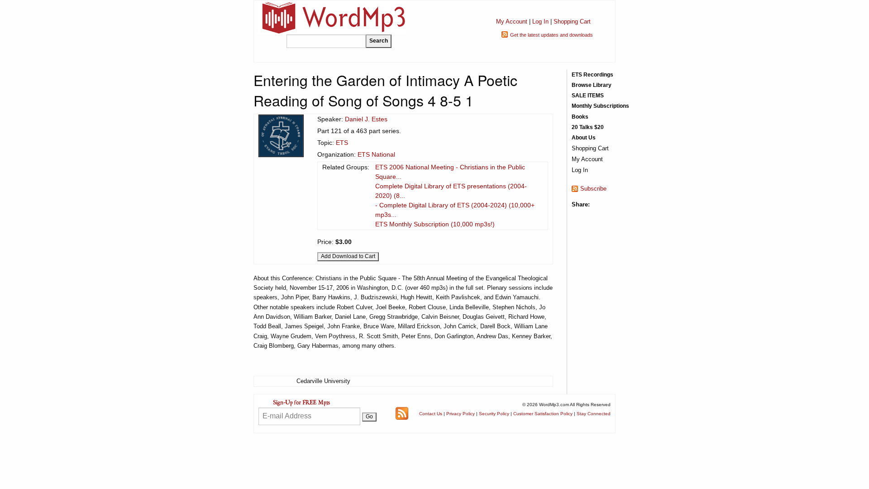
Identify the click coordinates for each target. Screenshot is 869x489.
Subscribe (593, 188)
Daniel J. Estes (366, 119)
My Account (511, 21)
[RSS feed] (402, 413)
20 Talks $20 (588, 127)
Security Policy (494, 413)
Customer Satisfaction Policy (543, 413)
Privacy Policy (460, 413)
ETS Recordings (592, 75)
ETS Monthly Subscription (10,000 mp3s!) (435, 224)
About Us (584, 137)
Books (580, 117)
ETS (342, 142)
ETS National (376, 154)
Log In (540, 21)
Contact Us (430, 413)
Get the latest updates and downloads (551, 35)
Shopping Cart (572, 21)
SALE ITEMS (588, 95)
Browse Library (591, 85)
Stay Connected (594, 413)
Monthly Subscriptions (600, 106)
